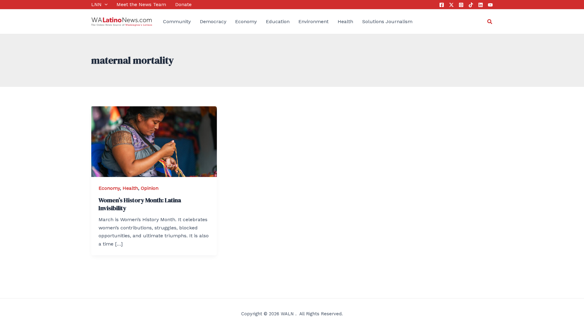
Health (345, 21)
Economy (246, 21)
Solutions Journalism (387, 21)
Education (278, 21)
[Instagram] (461, 4)
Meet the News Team (141, 4)
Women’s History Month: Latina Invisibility (140, 204)
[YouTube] (490, 4)
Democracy (213, 21)
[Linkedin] (480, 4)
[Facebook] (441, 4)
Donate (183, 4)
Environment (313, 21)
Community (177, 21)
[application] (105, 4)
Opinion (149, 188)
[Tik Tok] (470, 4)
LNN (96, 4)
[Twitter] (451, 4)
